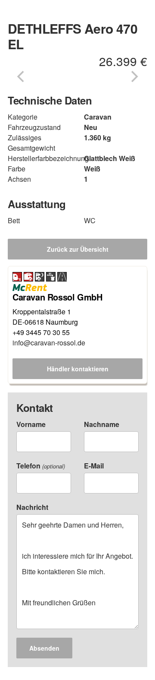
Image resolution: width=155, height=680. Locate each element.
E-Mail (94, 466)
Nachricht (32, 507)
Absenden (44, 648)
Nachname (101, 424)
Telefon (40, 466)
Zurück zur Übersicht (77, 249)
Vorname (31, 424)
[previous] (21, 76)
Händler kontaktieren (77, 368)
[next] (133, 76)
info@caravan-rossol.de (48, 343)
